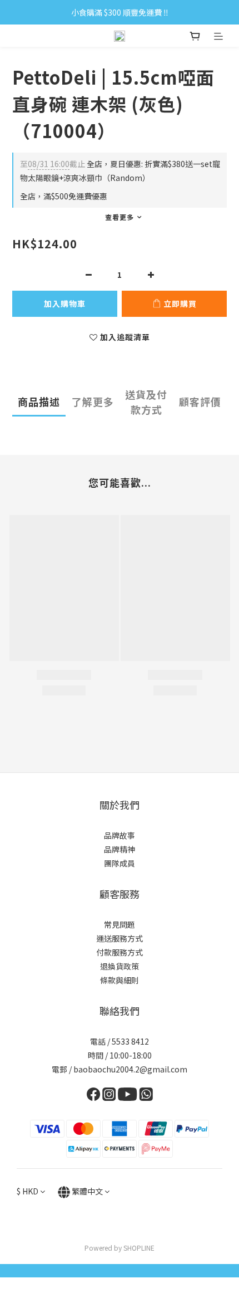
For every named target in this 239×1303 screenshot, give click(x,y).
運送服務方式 (119, 938)
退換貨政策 (119, 966)
